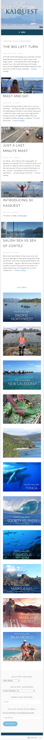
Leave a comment (18, 53)
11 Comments (16, 157)
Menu (23, 32)
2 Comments (14, 212)
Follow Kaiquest (10, 724)
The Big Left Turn (20, 47)
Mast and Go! (16, 96)
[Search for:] (22, 702)
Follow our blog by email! (22, 709)
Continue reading (18, 121)
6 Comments (16, 103)
